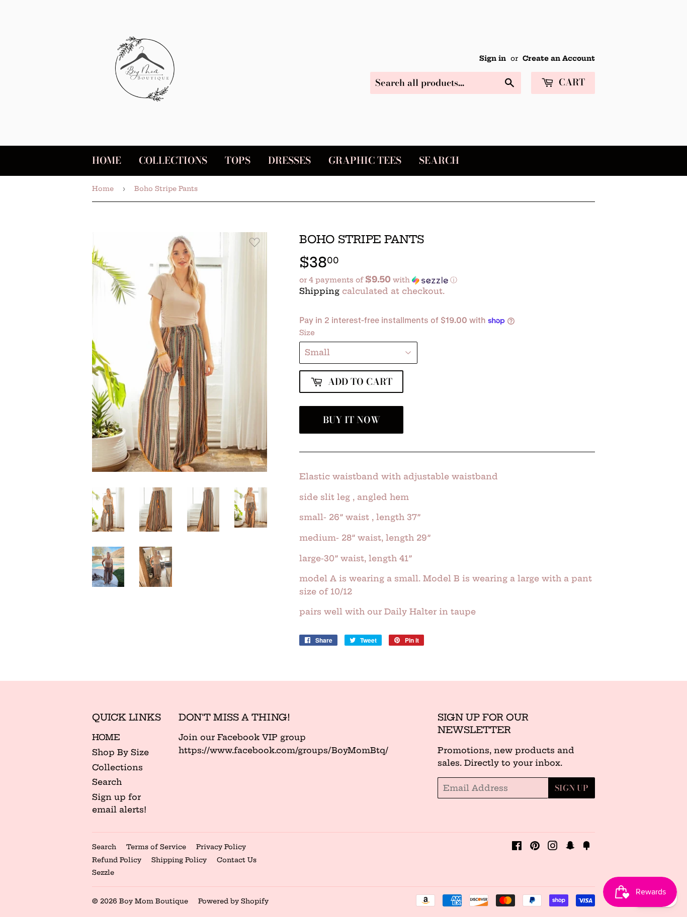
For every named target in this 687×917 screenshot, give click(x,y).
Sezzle (103, 872)
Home (106, 160)
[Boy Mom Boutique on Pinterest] (535, 847)
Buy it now (351, 420)
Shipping (319, 291)
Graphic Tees (364, 160)
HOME (106, 737)
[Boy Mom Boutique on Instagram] (553, 847)
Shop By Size (120, 752)
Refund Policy (116, 860)
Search (439, 160)
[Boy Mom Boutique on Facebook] (516, 847)
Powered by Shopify (233, 901)
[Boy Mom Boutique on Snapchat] (570, 847)
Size (307, 332)
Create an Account (559, 58)
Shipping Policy (179, 860)
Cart (570, 82)
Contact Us (236, 860)
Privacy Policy (221, 847)
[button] (447, 280)
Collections (173, 160)
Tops (237, 160)
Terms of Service (156, 847)
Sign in (492, 58)
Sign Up (571, 788)
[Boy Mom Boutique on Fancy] (586, 847)
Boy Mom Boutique (153, 901)
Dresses (289, 160)
